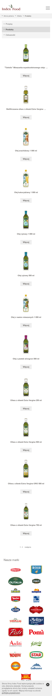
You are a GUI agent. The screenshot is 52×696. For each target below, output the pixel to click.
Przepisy (9, 24)
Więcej (26, 75)
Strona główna (9, 16)
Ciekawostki (10, 35)
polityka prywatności (11, 693)
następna (28, 547)
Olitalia (19, 16)
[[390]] (15, 621)
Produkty (28, 16)
